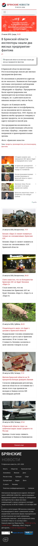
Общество (14, 469)
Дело (24, 473)
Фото (24, 480)
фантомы (4, 146)
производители (18, 144)
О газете (6, 484)
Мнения (16, 473)
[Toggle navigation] (4, 12)
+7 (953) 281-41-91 (29, 523)
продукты (9, 144)
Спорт (27, 477)
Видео (17, 480)
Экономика (6, 473)
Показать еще (19, 445)
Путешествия (7, 480)
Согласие (31, 488)
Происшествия (26, 469)
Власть (5, 469)
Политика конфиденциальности (14, 488)
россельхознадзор (30, 144)
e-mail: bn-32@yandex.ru (18, 528)
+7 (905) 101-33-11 (6, 525)
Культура (18, 477)
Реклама (15, 484)
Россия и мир (7, 477)
